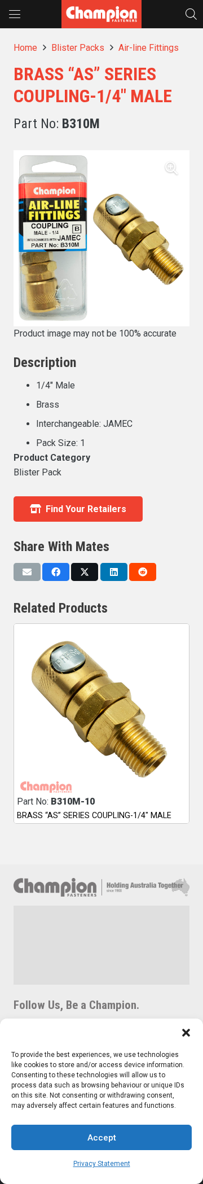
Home (25, 47)
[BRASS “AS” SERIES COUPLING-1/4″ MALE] (101, 711)
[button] (186, 1032)
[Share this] (55, 572)
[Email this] (27, 572)
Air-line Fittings (148, 47)
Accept (101, 1138)
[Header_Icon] (101, 14)
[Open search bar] (191, 13)
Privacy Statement (101, 1164)
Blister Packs (77, 47)
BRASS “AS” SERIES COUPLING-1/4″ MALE (94, 815)
